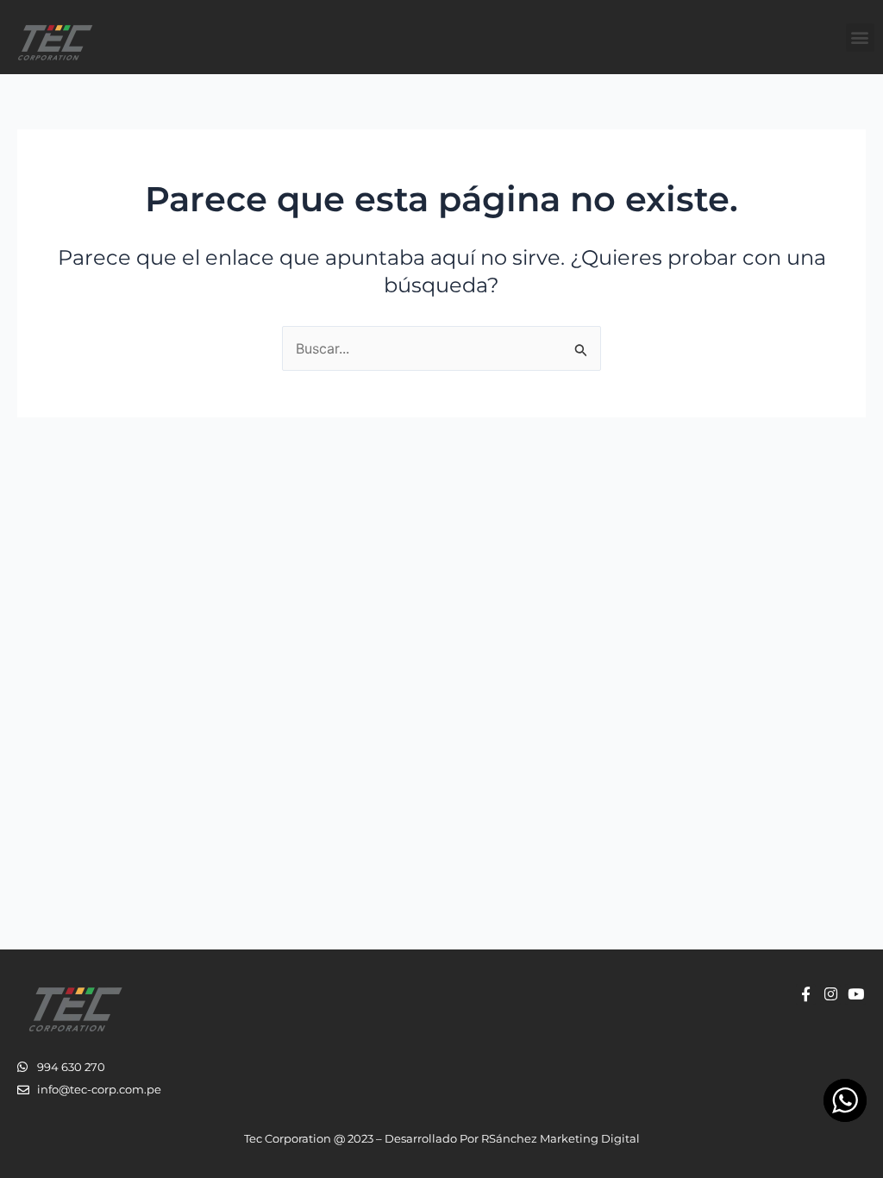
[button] (860, 37)
